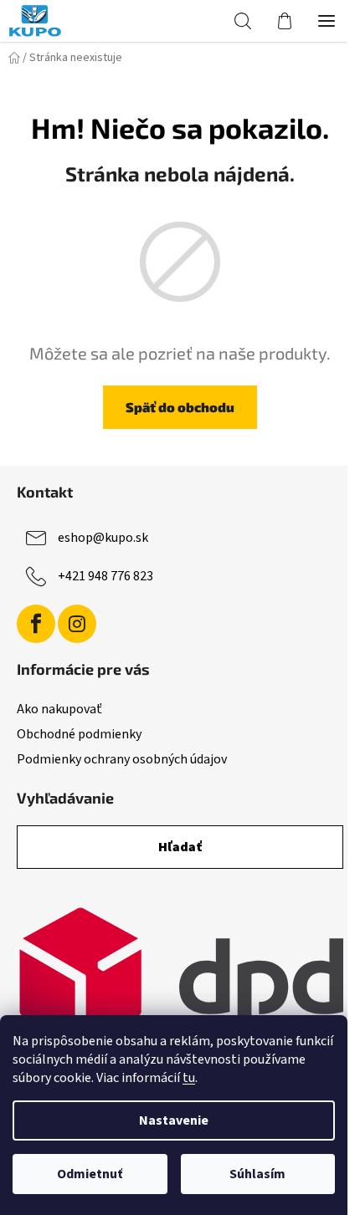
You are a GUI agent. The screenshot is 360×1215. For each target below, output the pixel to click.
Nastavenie (173, 1120)
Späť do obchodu (180, 407)
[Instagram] (77, 624)
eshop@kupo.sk (103, 537)
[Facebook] (36, 624)
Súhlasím (257, 1174)
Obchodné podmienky (79, 734)
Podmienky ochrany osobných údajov (122, 759)
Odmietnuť (89, 1174)
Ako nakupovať (59, 709)
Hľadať (180, 847)
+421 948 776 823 (105, 576)
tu (189, 1078)
